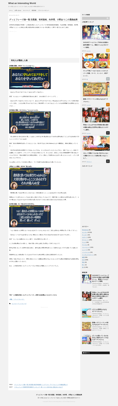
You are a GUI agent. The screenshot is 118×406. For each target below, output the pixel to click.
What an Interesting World (22, 3)
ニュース (84, 250)
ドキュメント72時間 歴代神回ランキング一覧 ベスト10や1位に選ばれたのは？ (38, 387)
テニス (84, 242)
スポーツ (84, 237)
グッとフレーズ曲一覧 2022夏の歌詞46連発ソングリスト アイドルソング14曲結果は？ (41, 384)
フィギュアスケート (88, 255)
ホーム (11, 10)
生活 (83, 260)
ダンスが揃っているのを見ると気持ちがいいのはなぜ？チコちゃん (100, 337)
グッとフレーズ (21, 303)
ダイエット (89, 161)
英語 (83, 262)
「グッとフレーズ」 (17, 299)
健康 (83, 257)
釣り (83, 264)
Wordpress (85, 230)
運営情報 (34, 10)
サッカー (84, 235)
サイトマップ (26, 10)
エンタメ (14, 303)
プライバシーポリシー (43, 10)
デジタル (84, 245)
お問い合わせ (18, 10)
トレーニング (86, 247)
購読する (87, 353)
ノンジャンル (86, 252)
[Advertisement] (44, 45)
